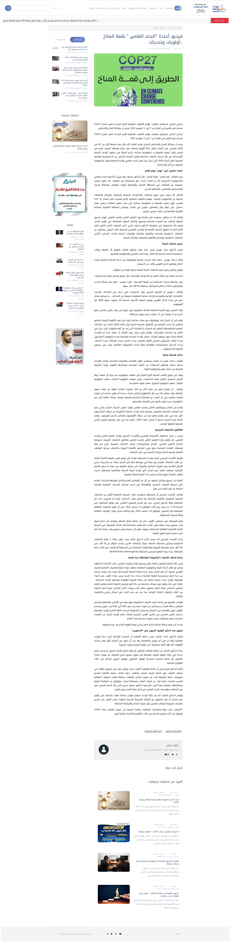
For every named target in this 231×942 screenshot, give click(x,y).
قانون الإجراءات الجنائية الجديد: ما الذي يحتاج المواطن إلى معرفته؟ (75, 306)
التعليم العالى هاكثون (173, 731)
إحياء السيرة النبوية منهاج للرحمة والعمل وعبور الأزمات (159, 801)
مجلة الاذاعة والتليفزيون (138, 8)
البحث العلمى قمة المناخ (153, 731)
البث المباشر (94, 8)
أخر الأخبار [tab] (77, 39)
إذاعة (161, 8)
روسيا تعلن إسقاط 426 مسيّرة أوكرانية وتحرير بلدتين (41, 20)
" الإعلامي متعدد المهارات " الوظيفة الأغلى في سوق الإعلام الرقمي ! (74, 290)
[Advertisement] (139, 115)
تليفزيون (153, 8)
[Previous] (68, 158)
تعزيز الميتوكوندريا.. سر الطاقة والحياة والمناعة (75, 232)
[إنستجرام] (168, 754)
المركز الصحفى (113, 8)
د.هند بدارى (177, 48)
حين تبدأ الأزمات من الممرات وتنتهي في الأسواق (76, 247)
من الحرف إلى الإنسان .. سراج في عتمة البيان (75, 261)
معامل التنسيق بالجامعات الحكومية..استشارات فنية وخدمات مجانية (157, 862)
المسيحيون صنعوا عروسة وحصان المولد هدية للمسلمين (74, 275)
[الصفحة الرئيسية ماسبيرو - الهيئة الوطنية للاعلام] (206, 8)
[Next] (72, 158)
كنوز (124, 8)
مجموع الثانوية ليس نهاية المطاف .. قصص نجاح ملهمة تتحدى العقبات (159, 894)
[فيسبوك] (176, 754)
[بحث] (8, 8)
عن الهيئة (103, 8)
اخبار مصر (170, 8)
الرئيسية (178, 8)
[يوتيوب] (166, 754)
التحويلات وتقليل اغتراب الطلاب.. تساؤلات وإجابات (158, 831)
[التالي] (100, 768)
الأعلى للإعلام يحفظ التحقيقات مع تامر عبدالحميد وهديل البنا (91, 20)
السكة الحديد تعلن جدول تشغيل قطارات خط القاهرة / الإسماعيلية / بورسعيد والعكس (74, 70)
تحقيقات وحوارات (159, 28)
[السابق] (96, 768)
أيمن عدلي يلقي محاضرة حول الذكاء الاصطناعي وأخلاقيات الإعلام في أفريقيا (74, 83)
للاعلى (178, 933)
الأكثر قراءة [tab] (60, 39)
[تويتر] (173, 754)
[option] (69, 137)
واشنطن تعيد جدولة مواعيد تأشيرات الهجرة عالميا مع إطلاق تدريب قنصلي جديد (74, 95)
